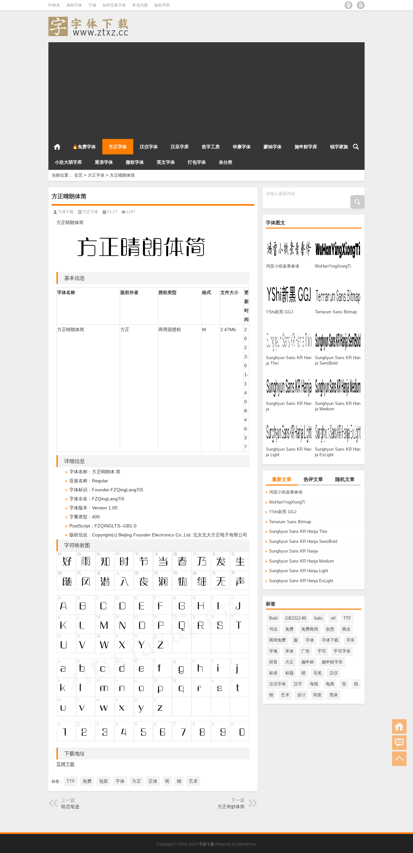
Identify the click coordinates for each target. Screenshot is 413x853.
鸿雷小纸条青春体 (286, 492)
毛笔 (317, 673)
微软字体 (135, 162)
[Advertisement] (206, 87)
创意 (330, 629)
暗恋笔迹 (70, 806)
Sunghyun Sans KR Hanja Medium (301, 561)
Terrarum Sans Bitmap (290, 521)
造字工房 (211, 146)
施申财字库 (306, 146)
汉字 (298, 683)
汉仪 (333, 673)
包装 (103, 781)
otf (333, 618)
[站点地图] (348, 5)
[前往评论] (399, 742)
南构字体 (74, 5)
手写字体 (342, 651)
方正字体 (118, 146)
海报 (314, 683)
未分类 (225, 162)
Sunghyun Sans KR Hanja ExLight (301, 580)
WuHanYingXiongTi (287, 502)
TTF (347, 618)
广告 (305, 651)
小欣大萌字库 (68, 162)
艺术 (285, 694)
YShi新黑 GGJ (283, 511)
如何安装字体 (114, 5)
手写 (321, 651)
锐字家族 (339, 146)
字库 (350, 640)
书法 (273, 629)
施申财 (307, 662)
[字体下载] (89, 18)
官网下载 (65, 764)
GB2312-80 (295, 618)
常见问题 (140, 5)
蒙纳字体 (273, 146)
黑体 (333, 694)
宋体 (289, 651)
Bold (273, 618)
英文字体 (166, 162)
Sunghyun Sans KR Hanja (293, 551)
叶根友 (54, 5)
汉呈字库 (180, 146)
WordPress (247, 844)
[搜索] (356, 146)
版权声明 (162, 5)
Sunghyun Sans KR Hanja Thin (298, 531)
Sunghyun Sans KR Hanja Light (298, 570)
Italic (318, 618)
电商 (330, 683)
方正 (289, 662)
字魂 (92, 5)
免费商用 (309, 629)
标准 (273, 673)
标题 (289, 673)
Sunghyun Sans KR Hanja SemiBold (303, 541)
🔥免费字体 (84, 146)
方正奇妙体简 (231, 806)
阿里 (317, 694)
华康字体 (242, 146)
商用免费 (277, 640)
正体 (152, 781)
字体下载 (330, 640)
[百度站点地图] (361, 5)
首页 (57, 146)
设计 (301, 694)
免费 (289, 629)
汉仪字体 (149, 146)
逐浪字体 (104, 162)
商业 (346, 629)
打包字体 (197, 162)
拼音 (273, 662)
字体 (310, 640)
